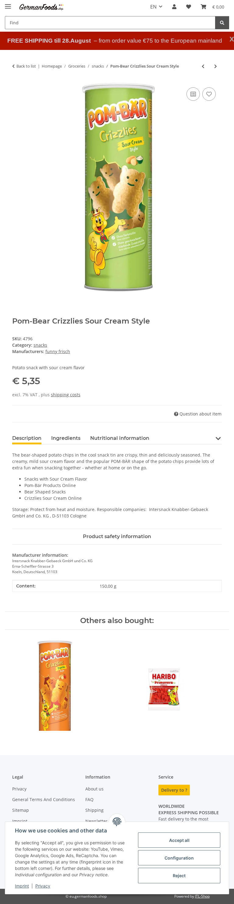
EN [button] (153, 6)
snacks (40, 345)
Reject (179, 875)
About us (94, 789)
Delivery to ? (174, 790)
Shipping (94, 810)
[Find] (222, 22)
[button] (174, 7)
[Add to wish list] (209, 94)
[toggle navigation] (8, 4)
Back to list (26, 66)
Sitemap (20, 810)
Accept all (179, 840)
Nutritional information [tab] (119, 438)
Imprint (22, 885)
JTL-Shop (202, 896)
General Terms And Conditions (43, 799)
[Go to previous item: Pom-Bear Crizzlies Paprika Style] (203, 66)
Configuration (179, 857)
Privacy (42, 885)
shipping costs (65, 395)
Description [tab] (26, 438)
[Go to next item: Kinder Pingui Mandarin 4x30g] (215, 66)
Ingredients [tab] (65, 438)
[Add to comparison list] (193, 94)
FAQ (89, 799)
